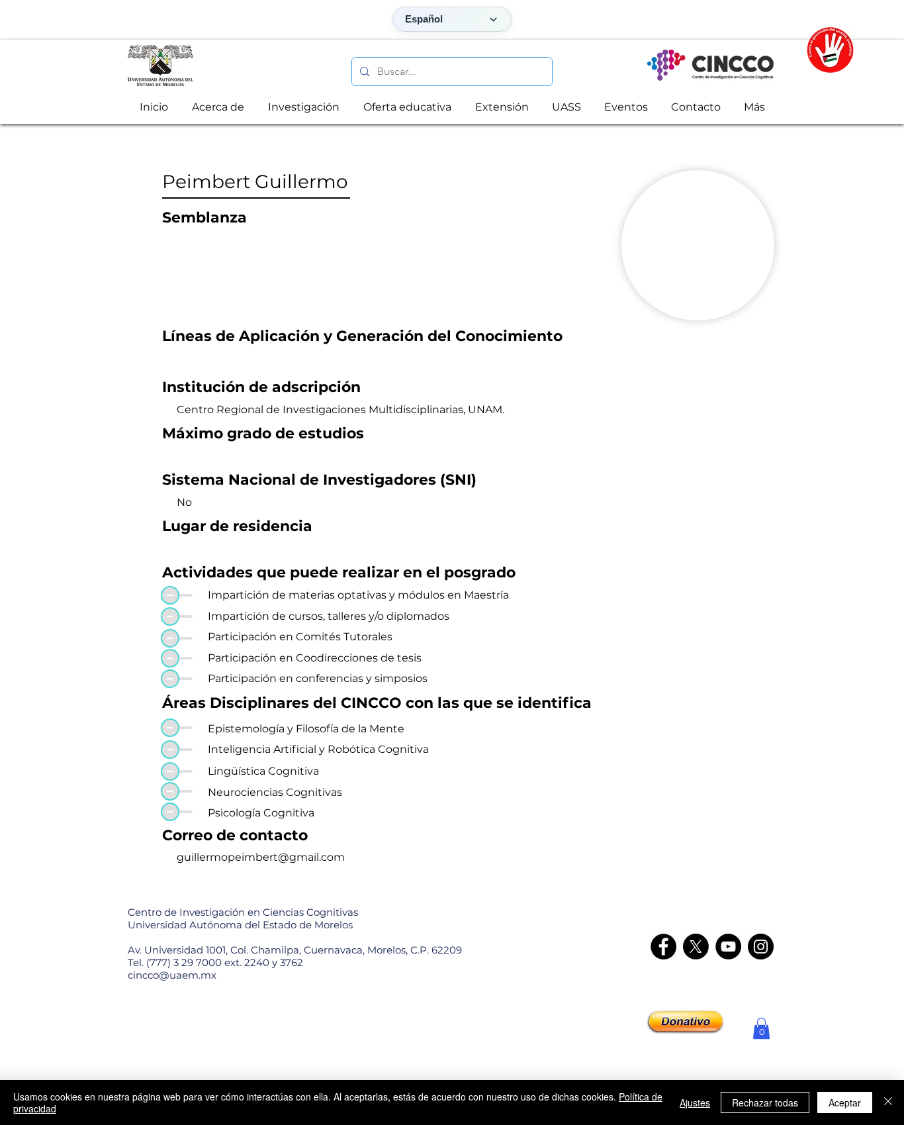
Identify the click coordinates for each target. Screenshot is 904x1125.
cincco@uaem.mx (172, 975)
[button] (761, 1028)
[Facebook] (663, 946)
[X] (696, 946)
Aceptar (845, 1102)
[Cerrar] (888, 1102)
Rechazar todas (765, 1102)
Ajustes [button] (695, 1102)
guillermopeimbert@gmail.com (261, 857)
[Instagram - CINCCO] (761, 946)
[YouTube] (728, 946)
